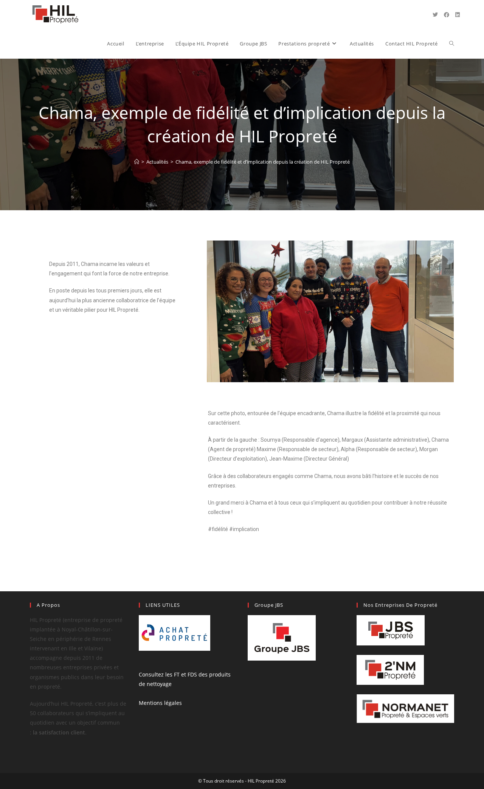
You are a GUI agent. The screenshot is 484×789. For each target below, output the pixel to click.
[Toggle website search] (452, 43)
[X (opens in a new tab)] (435, 14)
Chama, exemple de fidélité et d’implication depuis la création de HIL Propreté (262, 161)
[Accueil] (136, 161)
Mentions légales (160, 702)
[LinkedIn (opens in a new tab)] (457, 14)
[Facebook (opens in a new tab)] (446, 14)
